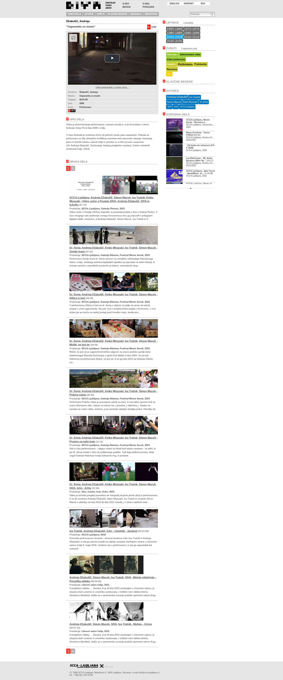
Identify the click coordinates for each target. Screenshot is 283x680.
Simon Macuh (174, 102)
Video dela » (172, 54)
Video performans (176, 59)
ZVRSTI (100, 14)
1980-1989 (174, 33)
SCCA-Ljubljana (187, 107)
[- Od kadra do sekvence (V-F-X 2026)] (177, 155)
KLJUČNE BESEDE (117, 14)
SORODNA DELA (178, 114)
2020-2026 (174, 41)
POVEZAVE (148, 7)
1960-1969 (174, 28)
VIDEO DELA (74, 14)
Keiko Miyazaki (190, 102)
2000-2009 (174, 37)
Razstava (172, 69)
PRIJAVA (109, 667)
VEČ (73, 110)
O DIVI (126, 3)
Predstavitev (200, 64)
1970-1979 (191, 28)
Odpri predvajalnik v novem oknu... (112, 87)
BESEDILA (136, 14)
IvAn (175, 107)
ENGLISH (174, 3)
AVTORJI (88, 14)
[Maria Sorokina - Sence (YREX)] (177, 143)
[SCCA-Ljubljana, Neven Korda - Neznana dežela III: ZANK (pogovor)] (177, 130)
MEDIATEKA (151, 14)
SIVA (169, 107)
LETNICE (172, 22)
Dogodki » (171, 64)
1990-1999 (191, 33)
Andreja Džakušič (177, 97)
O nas (146, 3)
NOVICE (127, 7)
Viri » (169, 74)
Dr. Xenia (203, 102)
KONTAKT (189, 3)
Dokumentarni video (190, 54)
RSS (203, 3)
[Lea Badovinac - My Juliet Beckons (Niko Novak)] (174, 168)
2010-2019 (191, 37)
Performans (185, 64)
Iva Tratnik (194, 97)
